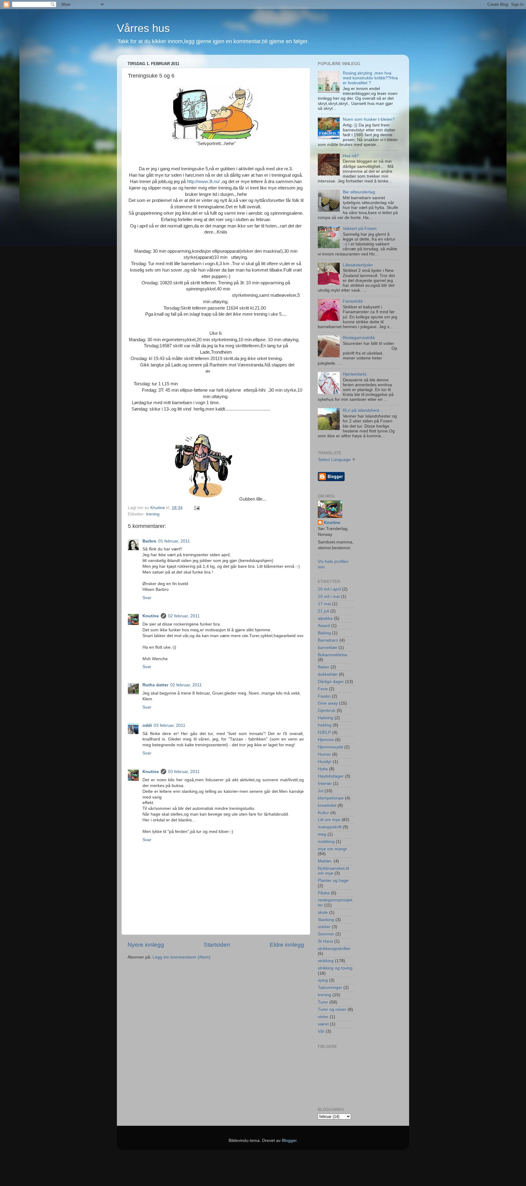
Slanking (326, 919)
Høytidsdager (331, 776)
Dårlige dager (331, 681)
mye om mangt (332, 849)
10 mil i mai (329, 596)
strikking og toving (335, 968)
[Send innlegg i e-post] (196, 507)
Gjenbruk (326, 710)
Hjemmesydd (330, 747)
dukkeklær (328, 674)
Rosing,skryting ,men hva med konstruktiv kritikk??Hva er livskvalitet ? (370, 78)
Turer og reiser (332, 1009)
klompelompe (331, 798)
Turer (323, 1002)
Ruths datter (155, 685)
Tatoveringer (330, 987)
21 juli (323, 611)
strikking (326, 961)
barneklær (327, 647)
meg (322, 834)
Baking (324, 633)
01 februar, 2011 (174, 541)
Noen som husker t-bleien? (369, 119)
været (323, 1024)
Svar (146, 597)
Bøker (323, 667)
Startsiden (217, 945)
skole (323, 912)
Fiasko (324, 696)
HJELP (324, 732)
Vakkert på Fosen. (360, 228)
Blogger (289, 1140)
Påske (324, 893)
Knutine (150, 616)
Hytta (323, 769)
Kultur (323, 812)
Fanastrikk (353, 301)
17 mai (324, 604)
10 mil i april (329, 589)
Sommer (326, 934)
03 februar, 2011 (169, 725)
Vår (321, 1031)
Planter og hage (333, 880)
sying (323, 980)
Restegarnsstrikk (359, 337)
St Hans (325, 941)
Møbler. (325, 861)
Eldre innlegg (287, 945)
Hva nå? (351, 156)
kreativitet (327, 805)
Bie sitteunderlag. (359, 192)
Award (324, 625)
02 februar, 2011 (184, 616)
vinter (323, 1016)
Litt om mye (329, 819)
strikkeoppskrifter (334, 948)
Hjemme (326, 739)
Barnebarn (328, 640)
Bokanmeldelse (332, 655)
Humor (324, 754)
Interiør (325, 783)
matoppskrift (330, 827)
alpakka (325, 618)
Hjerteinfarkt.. (356, 374)
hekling (324, 725)
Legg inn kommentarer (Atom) (182, 957)
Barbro (149, 541)
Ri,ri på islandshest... (363, 410)
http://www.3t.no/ (203, 181)
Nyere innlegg (146, 945)
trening (153, 514)
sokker (324, 926)
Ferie (323, 689)
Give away (328, 703)
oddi (147, 725)
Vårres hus (143, 28)
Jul (320, 791)
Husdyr (324, 761)
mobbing (326, 841)
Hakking (325, 718)
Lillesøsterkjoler (358, 265)
